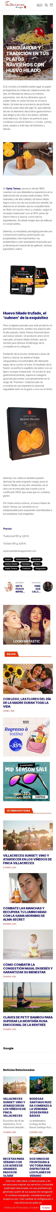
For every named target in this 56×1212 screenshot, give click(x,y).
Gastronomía (22, 559)
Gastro (8, 559)
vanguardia (40, 568)
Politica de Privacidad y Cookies (21, 1207)
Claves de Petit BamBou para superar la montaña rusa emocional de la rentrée (28, 1021)
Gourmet (36, 559)
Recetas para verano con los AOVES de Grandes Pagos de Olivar (13, 1167)
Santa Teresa (11, 568)
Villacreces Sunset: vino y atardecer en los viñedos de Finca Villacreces (27, 859)
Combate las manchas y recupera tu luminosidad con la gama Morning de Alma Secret (25, 913)
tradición (26, 568)
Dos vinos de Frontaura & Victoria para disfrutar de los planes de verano (40, 1167)
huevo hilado (11, 564)
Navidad (26, 564)
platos (37, 564)
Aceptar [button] (46, 1207)
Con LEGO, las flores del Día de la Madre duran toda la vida (27, 702)
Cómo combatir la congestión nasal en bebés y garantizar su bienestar (28, 968)
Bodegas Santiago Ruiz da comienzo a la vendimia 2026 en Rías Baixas (41, 1107)
